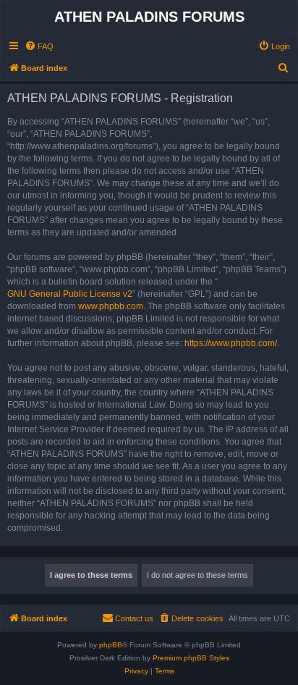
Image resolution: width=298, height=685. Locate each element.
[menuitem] (39, 46)
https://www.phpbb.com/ (230, 343)
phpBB (110, 645)
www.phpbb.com (110, 306)
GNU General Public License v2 (69, 294)
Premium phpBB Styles (191, 658)
